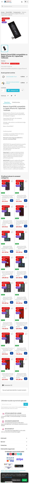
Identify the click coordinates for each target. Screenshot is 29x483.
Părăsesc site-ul (16, 480)
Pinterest (15, 95)
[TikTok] (18, 454)
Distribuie (8, 95)
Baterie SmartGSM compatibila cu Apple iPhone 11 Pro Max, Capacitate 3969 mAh (21, 273)
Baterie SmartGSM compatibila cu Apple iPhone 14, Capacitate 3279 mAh (21, 375)
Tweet (11, 95)
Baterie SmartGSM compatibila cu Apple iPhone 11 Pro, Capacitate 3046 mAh (7, 247)
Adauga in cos (13, 90)
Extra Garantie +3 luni (11, 76)
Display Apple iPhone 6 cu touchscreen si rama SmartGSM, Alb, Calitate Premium (7, 197)
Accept (24, 480)
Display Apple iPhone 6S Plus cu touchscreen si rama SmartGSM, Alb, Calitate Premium (7, 273)
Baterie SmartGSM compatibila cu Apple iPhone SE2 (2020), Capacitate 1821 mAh (21, 197)
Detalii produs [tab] (16, 102)
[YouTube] (11, 454)
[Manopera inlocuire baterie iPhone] (3, 82)
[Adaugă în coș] (11, 200)
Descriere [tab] (7, 102)
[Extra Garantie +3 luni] (3, 76)
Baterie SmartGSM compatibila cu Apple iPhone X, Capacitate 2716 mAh (7, 222)
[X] (13, 454)
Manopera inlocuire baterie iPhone (12, 82)
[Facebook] (8, 454)
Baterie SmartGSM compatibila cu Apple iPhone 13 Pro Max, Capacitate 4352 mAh (7, 298)
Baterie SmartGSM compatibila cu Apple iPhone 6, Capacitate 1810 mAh (21, 349)
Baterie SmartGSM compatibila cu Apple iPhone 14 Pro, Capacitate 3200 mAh (21, 247)
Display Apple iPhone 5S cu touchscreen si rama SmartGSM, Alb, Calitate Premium (21, 222)
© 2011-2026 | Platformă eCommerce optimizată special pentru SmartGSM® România (13, 471)
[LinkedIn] (21, 454)
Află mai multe (8, 477)
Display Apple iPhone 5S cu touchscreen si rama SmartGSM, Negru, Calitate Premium (7, 375)
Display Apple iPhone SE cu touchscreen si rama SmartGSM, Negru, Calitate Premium (21, 324)
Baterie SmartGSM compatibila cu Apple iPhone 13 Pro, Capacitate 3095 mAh (21, 298)
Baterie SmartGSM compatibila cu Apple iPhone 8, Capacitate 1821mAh (8, 324)
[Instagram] (16, 454)
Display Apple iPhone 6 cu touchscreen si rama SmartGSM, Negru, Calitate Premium (7, 349)
